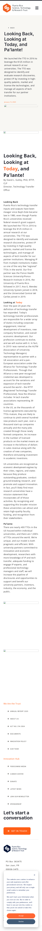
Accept (21, 916)
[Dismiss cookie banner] (34, 875)
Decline (21, 921)
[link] (16, 3)
